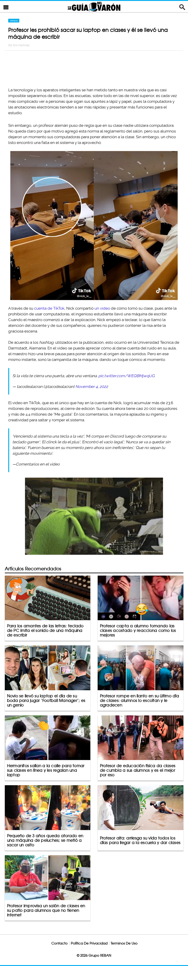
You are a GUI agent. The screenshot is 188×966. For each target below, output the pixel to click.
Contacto (59, 943)
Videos (14, 20)
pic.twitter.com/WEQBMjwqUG (126, 375)
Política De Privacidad (89, 943)
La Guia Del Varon (94, 6)
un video (102, 308)
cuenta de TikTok (49, 308)
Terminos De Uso (124, 943)
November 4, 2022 (91, 386)
